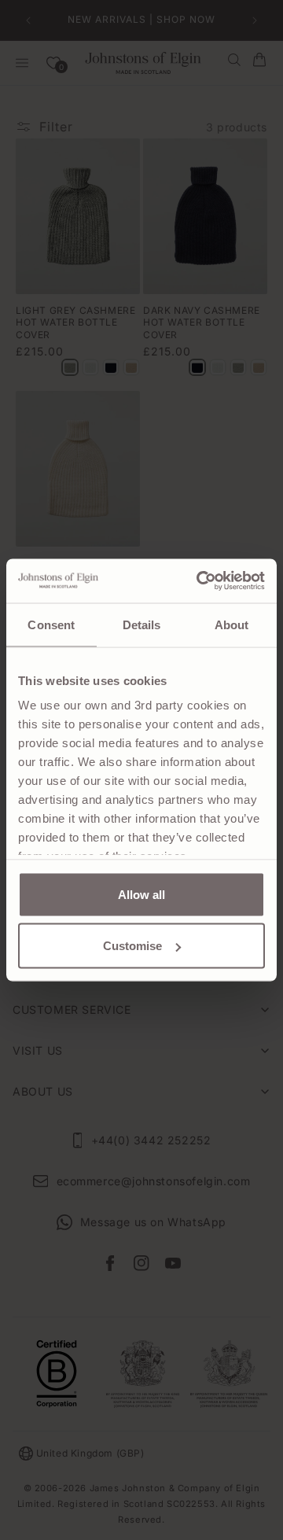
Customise (132, 945)
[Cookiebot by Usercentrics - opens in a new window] (199, 581)
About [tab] (232, 624)
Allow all (141, 894)
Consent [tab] (51, 624)
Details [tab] (142, 624)
